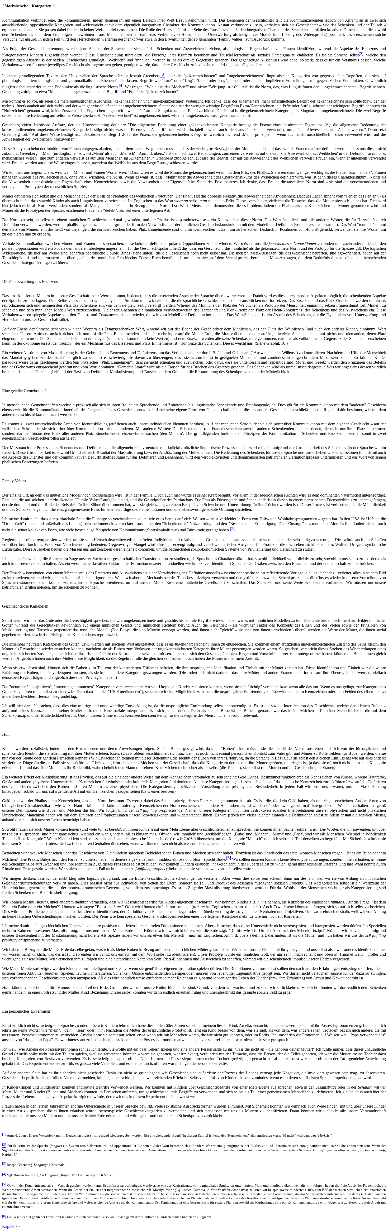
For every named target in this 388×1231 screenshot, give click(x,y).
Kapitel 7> (11, 1226)
